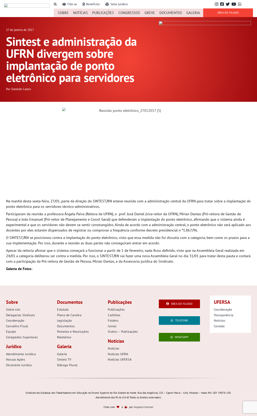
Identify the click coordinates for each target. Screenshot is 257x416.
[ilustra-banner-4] (205, 22)
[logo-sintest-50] (27, 5)
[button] (55, 4)
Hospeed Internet (143, 407)
